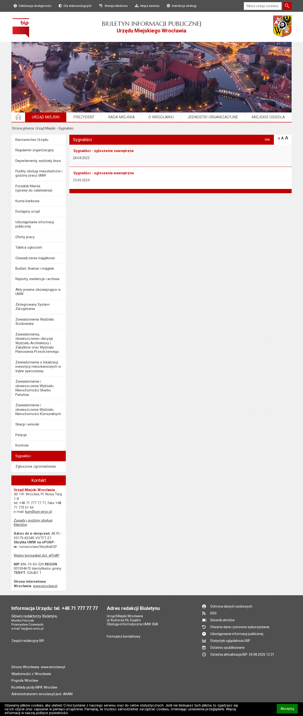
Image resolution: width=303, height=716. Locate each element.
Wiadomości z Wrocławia (31, 674)
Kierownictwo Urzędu (31, 140)
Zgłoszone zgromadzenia (35, 466)
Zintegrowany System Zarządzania (32, 306)
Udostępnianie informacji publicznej (34, 224)
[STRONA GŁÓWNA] (18, 117)
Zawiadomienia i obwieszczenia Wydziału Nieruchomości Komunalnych (38, 409)
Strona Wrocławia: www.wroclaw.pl (38, 667)
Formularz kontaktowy (123, 636)
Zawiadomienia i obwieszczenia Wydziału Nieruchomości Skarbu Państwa (34, 388)
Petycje (21, 435)
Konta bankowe (27, 201)
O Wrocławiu (161, 117)
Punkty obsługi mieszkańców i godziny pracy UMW (38, 173)
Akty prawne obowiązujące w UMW (38, 291)
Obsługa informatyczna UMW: (132, 624)
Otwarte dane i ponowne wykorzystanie (239, 627)
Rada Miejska (121, 117)
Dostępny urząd (27, 211)
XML (267, 139)
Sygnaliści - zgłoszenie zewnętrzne (103, 151)
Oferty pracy (25, 237)
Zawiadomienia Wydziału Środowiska (34, 321)
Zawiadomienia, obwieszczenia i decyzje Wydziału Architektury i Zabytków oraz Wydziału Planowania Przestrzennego (37, 343)
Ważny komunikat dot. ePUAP (36, 555)
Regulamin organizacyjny (34, 150)
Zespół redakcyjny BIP (27, 641)
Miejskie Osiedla (268, 117)
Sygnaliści (23, 456)
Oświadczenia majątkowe (35, 258)
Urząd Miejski (46, 117)
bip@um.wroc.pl (32, 628)
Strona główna (23, 128)
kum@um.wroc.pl (38, 512)
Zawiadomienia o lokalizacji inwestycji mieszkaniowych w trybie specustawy (38, 366)
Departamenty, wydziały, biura (38, 161)
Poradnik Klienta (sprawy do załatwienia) (33, 188)
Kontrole (22, 445)
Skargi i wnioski (27, 424)
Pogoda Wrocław (24, 680)
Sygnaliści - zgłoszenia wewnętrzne (103, 173)
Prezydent (83, 117)
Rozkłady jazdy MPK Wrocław (34, 687)
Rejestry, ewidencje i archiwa (37, 279)
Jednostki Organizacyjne (212, 117)
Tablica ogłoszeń (28, 247)
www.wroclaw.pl (45, 586)
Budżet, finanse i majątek (34, 268)
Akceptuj (289, 708)
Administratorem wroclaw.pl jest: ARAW (42, 694)
